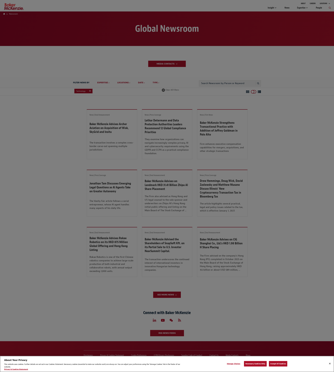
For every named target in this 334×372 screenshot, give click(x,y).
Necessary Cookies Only (255, 364)
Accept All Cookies (278, 364)
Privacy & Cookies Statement (16, 369)
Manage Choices (233, 364)
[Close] (330, 364)
